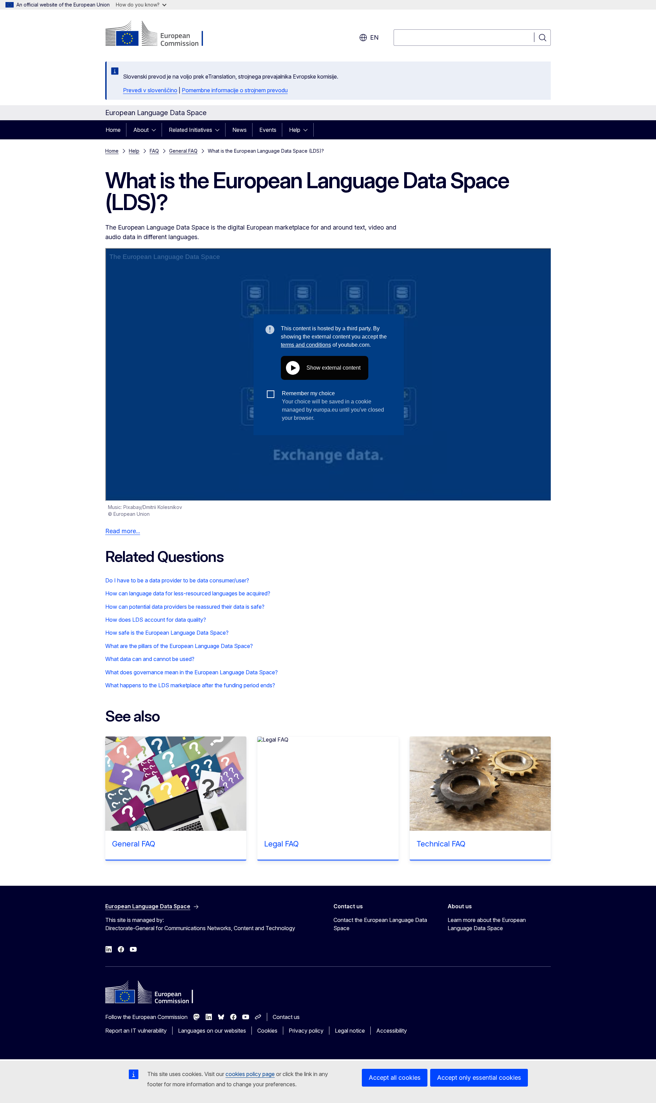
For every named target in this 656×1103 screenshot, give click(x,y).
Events (267, 129)
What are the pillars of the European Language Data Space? (179, 646)
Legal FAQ (281, 843)
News (239, 129)
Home (113, 129)
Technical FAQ (440, 843)
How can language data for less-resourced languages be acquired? (187, 593)
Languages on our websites (212, 1030)
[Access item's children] (156, 129)
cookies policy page (250, 1074)
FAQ (154, 151)
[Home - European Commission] (160, 34)
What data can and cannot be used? (149, 659)
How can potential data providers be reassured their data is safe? (184, 607)
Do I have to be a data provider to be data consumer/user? (177, 580)
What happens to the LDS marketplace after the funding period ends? (190, 685)
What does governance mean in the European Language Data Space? (191, 672)
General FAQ (183, 151)
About (141, 129)
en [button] (374, 37)
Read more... (122, 531)
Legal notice (350, 1030)
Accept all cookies (395, 1077)
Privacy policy (306, 1030)
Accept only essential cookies (479, 1077)
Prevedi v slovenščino (150, 90)
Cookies (267, 1030)
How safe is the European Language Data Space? (167, 633)
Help (294, 129)
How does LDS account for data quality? (155, 620)
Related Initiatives (190, 129)
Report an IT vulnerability (136, 1030)
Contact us (286, 1017)
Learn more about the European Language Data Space (487, 924)
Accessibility (391, 1030)
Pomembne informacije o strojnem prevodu (235, 90)
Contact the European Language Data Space (380, 924)
